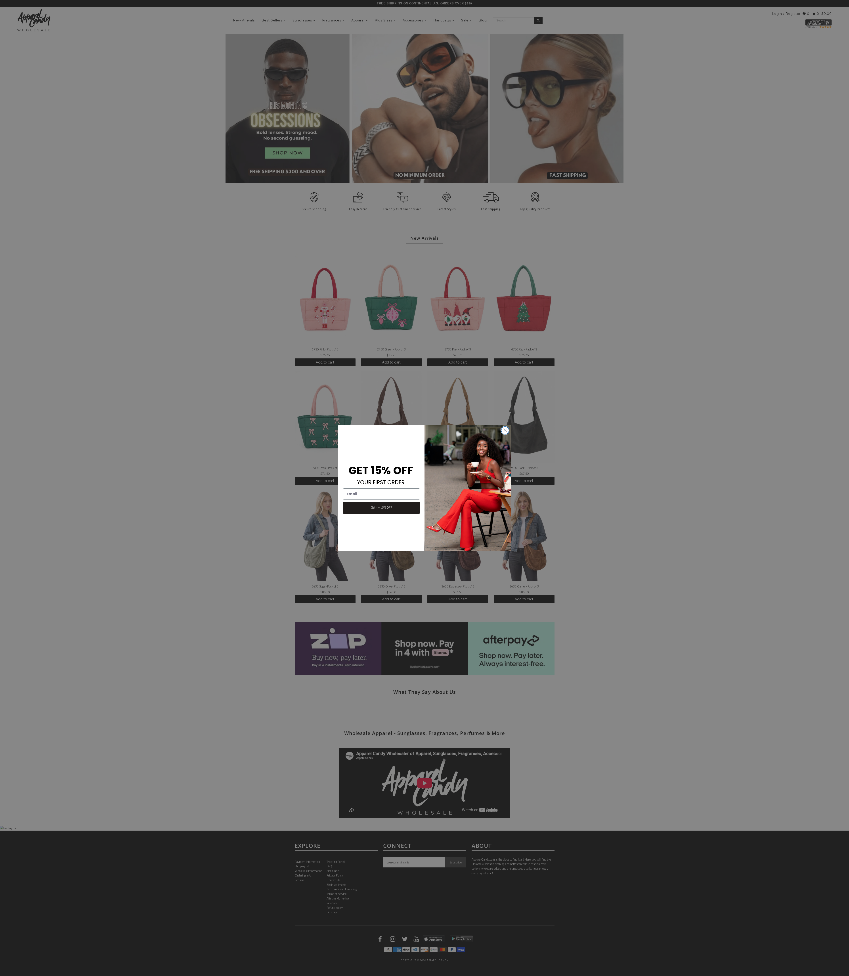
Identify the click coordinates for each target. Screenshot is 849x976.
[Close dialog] (505, 430)
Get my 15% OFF (381, 507)
